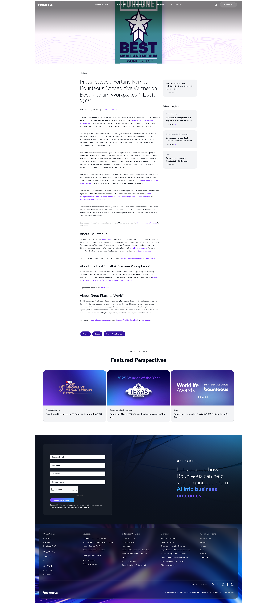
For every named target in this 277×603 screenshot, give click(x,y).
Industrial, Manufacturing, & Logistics (135, 550)
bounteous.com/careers (147, 223)
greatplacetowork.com (100, 320)
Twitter (123, 258)
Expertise (47, 538)
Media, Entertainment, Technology (134, 553)
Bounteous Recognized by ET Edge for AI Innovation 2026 (179, 119)
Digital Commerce (168, 565)
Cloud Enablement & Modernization (174, 557)
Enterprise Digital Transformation (173, 553)
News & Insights (89, 560)
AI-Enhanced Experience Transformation (98, 542)
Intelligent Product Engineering (94, 538)
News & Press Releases (114, 334)
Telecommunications (129, 561)
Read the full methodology (120, 280)
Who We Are (176, 5)
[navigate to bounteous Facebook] (227, 584)
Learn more (170, 93)
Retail (124, 557)
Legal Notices (184, 592)
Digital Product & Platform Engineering (175, 550)
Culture (97, 334)
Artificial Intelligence (168, 538)
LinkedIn (130, 258)
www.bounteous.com (138, 248)
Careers (46, 560)
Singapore (204, 557)
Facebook (138, 258)
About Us (47, 556)
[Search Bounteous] (216, 5)
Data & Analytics (167, 542)
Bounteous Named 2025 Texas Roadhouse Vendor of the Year (179, 141)
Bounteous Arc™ (101, 5)
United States (205, 538)
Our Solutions (120, 5)
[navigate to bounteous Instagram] (222, 584)
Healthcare (126, 546)
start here (105, 288)
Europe (203, 542)
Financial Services (128, 542)
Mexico (203, 553)
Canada (203, 546)
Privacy (205, 592)
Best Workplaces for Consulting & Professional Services (126, 196)
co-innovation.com (143, 251)
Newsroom (196, 592)
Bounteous (106, 239)
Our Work (160, 5)
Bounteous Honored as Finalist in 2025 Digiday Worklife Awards (176, 161)
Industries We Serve (141, 5)
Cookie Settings (228, 592)
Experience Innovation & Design (173, 546)
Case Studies (48, 571)
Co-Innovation (48, 574)
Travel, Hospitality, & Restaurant (134, 565)
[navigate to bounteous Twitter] (213, 584)
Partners (46, 542)
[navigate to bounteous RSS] (232, 584)
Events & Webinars (90, 564)
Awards (85, 334)
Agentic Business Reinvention (94, 550)
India (202, 550)
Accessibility (214, 592)
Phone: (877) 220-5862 (198, 584)
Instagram (150, 258)
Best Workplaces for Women (92, 199)
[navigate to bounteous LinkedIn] (218, 584)
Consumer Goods (128, 538)
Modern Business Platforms (93, 546)
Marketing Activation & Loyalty (172, 561)
